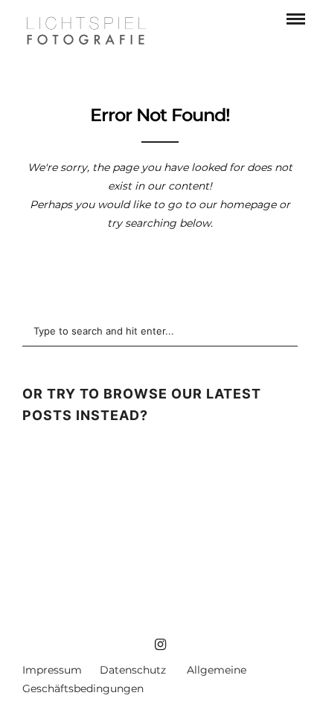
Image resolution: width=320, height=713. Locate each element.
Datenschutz (133, 670)
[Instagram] (160, 644)
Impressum (52, 670)
